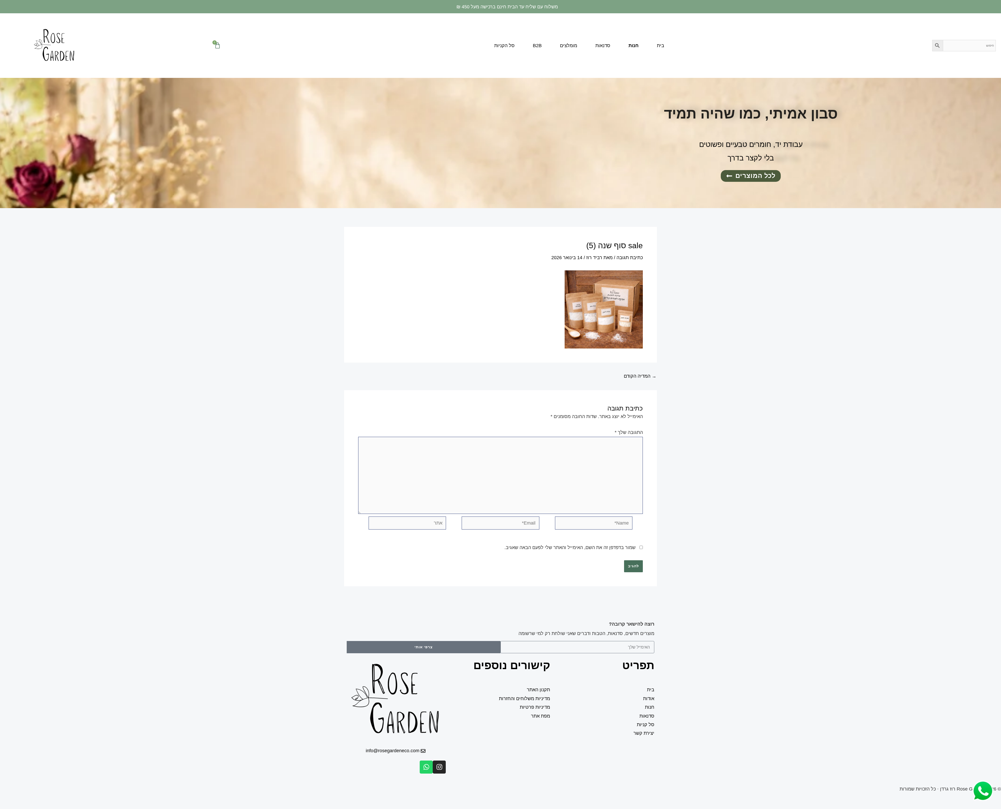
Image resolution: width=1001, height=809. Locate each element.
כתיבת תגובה (630, 257)
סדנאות (602, 45)
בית (660, 45)
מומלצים (568, 45)
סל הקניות (504, 45)
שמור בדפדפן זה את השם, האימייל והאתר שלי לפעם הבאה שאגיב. (570, 547)
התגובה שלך (629, 432)
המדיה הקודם (640, 376)
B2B (537, 45)
